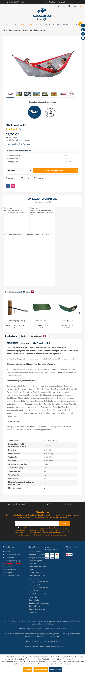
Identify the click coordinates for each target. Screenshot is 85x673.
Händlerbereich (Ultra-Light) (38, 568)
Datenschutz (34, 600)
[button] (16, 220)
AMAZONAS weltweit (37, 594)
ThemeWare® (58, 646)
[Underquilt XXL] (68, 307)
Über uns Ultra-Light (37, 576)
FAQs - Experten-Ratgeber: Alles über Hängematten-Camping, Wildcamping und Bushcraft (38, 557)
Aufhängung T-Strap (15, 155)
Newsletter (33, 597)
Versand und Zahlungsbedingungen (13, 559)
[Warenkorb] (75, 6)
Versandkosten (46, 621)
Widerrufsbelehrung (12, 576)
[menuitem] (75, 6)
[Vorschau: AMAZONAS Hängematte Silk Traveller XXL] (28, 94)
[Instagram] (13, 186)
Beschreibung (11, 336)
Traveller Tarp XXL (14, 158)
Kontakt (7, 551)
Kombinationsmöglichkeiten (19, 292)
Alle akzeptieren (41, 669)
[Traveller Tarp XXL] (43, 307)
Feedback (8, 567)
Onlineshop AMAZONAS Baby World (38, 589)
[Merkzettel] (69, 6)
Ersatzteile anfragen (12, 554)
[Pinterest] (83, 29)
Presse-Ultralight (35, 573)
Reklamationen (10, 570)
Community (33, 579)
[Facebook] (8, 186)
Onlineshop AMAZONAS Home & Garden (38, 583)
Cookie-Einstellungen (37, 609)
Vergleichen (12, 178)
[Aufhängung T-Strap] (17, 307)
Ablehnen (27, 669)
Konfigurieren (55, 669)
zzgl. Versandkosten (22, 140)
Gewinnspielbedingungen (39, 603)
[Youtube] (83, 38)
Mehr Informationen (63, 664)
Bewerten (40, 178)
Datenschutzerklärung (57, 535)
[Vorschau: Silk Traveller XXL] (10, 94)
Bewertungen (37, 336)
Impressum (33, 612)
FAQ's (23, 336)
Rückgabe (8, 573)
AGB (6, 579)
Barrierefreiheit (35, 606)
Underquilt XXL (13, 162)
